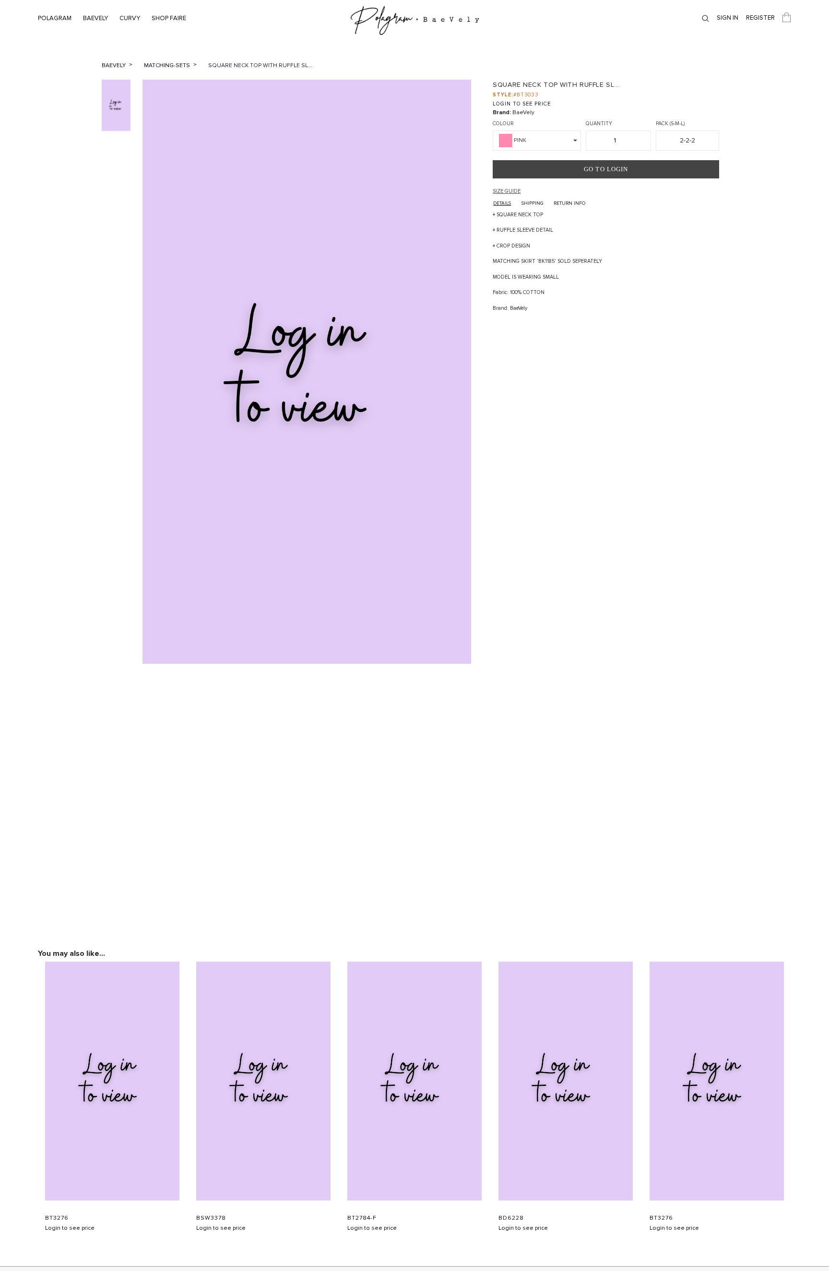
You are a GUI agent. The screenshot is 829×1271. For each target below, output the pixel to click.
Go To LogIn (606, 169)
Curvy (129, 18)
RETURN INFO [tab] (569, 203)
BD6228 (511, 1218)
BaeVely (95, 18)
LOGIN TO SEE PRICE (521, 104)
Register (760, 18)
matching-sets (167, 65)
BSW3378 (211, 1218)
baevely (114, 65)
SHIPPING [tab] (532, 203)
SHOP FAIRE (169, 18)
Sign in (727, 18)
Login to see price (70, 1228)
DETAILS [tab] (502, 203)
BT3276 (57, 1218)
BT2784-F (362, 1218)
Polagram (54, 18)
